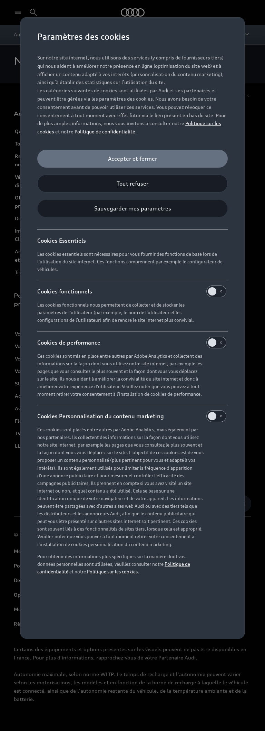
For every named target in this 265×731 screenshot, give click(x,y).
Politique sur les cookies (112, 571)
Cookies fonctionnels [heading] (64, 291)
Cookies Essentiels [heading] (61, 240)
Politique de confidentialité (105, 131)
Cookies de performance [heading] (68, 342)
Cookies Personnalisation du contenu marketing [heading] (100, 416)
